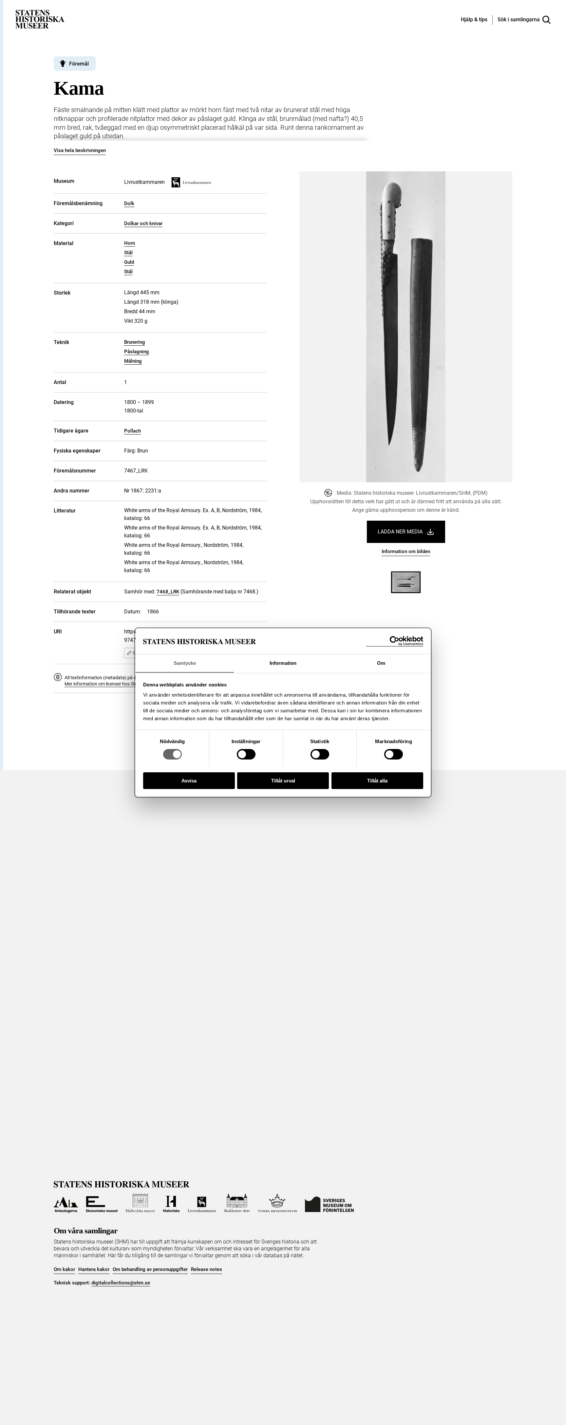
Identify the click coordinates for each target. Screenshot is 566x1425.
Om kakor (64, 1269)
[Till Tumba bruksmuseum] (277, 1203)
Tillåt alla (377, 780)
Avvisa (189, 780)
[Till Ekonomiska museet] (102, 1203)
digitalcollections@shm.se (120, 1283)
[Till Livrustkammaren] (202, 1203)
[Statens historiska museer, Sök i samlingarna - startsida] (40, 19)
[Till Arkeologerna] (66, 1203)
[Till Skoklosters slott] (237, 1203)
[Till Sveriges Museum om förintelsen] (329, 1203)
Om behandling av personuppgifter (150, 1269)
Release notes (206, 1269)
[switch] (246, 754)
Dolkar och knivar (143, 223)
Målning (133, 361)
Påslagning (136, 352)
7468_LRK (168, 592)
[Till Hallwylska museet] (140, 1203)
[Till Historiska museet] (171, 1203)
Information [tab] (283, 662)
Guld (129, 262)
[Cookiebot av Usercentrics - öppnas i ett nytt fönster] (394, 641)
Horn (129, 243)
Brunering (134, 342)
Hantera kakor (93, 1269)
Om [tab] (381, 662)
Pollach (132, 431)
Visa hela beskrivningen (80, 150)
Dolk (129, 203)
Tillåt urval (283, 780)
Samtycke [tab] (185, 662)
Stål (128, 253)
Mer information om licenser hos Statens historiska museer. (124, 683)
